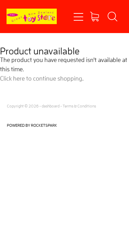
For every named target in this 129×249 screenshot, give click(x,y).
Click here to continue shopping (41, 78)
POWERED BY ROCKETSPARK (32, 125)
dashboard (51, 106)
